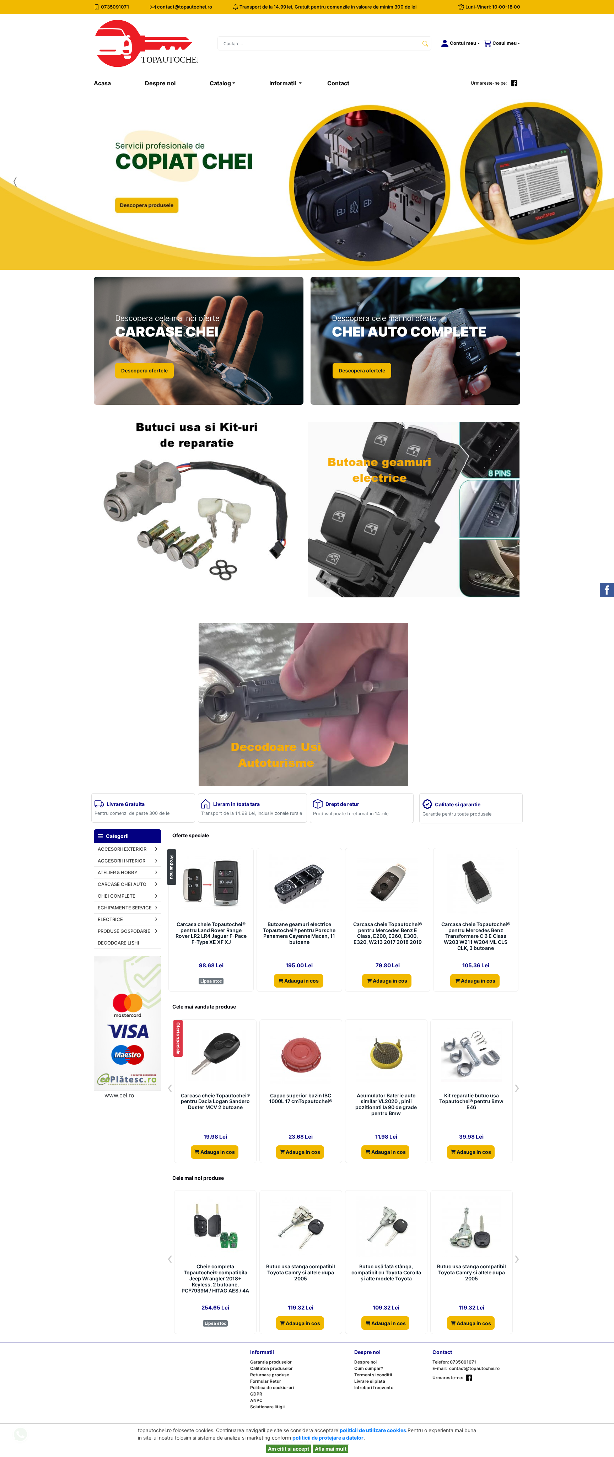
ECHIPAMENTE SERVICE (125, 907)
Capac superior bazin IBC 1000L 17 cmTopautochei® (300, 1098)
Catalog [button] (220, 83)
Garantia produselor (271, 1362)
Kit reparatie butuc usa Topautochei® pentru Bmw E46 (471, 1102)
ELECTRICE (110, 919)
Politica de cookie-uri (272, 1387)
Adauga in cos (301, 981)
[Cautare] (425, 43)
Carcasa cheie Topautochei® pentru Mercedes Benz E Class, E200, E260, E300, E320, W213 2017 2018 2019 (387, 933)
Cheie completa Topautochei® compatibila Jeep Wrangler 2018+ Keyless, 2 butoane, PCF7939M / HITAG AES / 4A (215, 1278)
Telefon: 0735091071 (454, 1362)
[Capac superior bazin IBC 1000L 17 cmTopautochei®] (300, 1055)
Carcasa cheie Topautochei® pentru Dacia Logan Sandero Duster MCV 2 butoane (215, 1102)
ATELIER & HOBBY (118, 872)
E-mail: (439, 1368)
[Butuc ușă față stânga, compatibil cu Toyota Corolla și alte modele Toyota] (386, 1226)
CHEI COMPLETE (116, 896)
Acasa (111, 83)
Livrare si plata (369, 1381)
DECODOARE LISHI (118, 943)
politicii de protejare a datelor (327, 1438)
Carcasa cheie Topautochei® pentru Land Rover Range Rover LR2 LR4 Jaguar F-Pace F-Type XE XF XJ (211, 933)
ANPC (256, 1400)
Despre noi (160, 83)
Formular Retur (265, 1381)
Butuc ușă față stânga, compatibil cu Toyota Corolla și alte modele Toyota (386, 1272)
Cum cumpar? (368, 1368)
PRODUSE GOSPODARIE (124, 931)
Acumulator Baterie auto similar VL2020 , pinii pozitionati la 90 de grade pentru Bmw (386, 1104)
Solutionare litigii (267, 1406)
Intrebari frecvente (373, 1387)
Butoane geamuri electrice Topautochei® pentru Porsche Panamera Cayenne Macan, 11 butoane (299, 933)
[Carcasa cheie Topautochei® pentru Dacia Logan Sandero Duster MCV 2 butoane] (215, 1055)
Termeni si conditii (373, 1374)
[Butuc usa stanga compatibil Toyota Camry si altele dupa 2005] (300, 1226)
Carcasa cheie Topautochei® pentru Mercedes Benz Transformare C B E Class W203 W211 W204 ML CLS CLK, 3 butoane (475, 936)
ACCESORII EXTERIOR (122, 849)
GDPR (256, 1394)
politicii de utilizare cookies (373, 1430)
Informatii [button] (283, 83)
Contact (338, 83)
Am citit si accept (288, 1449)
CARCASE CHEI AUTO (122, 884)
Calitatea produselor (271, 1368)
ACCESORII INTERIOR (121, 861)
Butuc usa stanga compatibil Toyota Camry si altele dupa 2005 (300, 1272)
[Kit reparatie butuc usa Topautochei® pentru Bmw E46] (471, 1055)
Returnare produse (269, 1374)
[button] (458, 43)
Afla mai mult (330, 1449)
